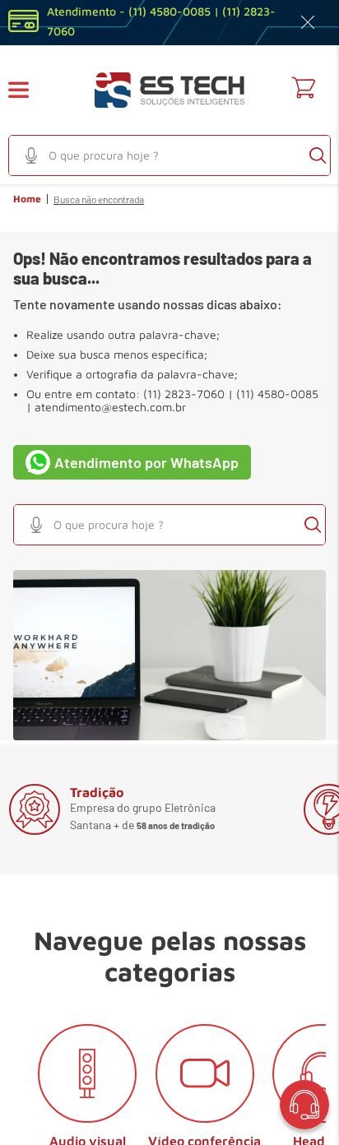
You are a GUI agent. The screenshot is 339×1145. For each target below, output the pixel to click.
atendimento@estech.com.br (110, 407)
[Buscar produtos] (317, 155)
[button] (28, 90)
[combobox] (169, 155)
